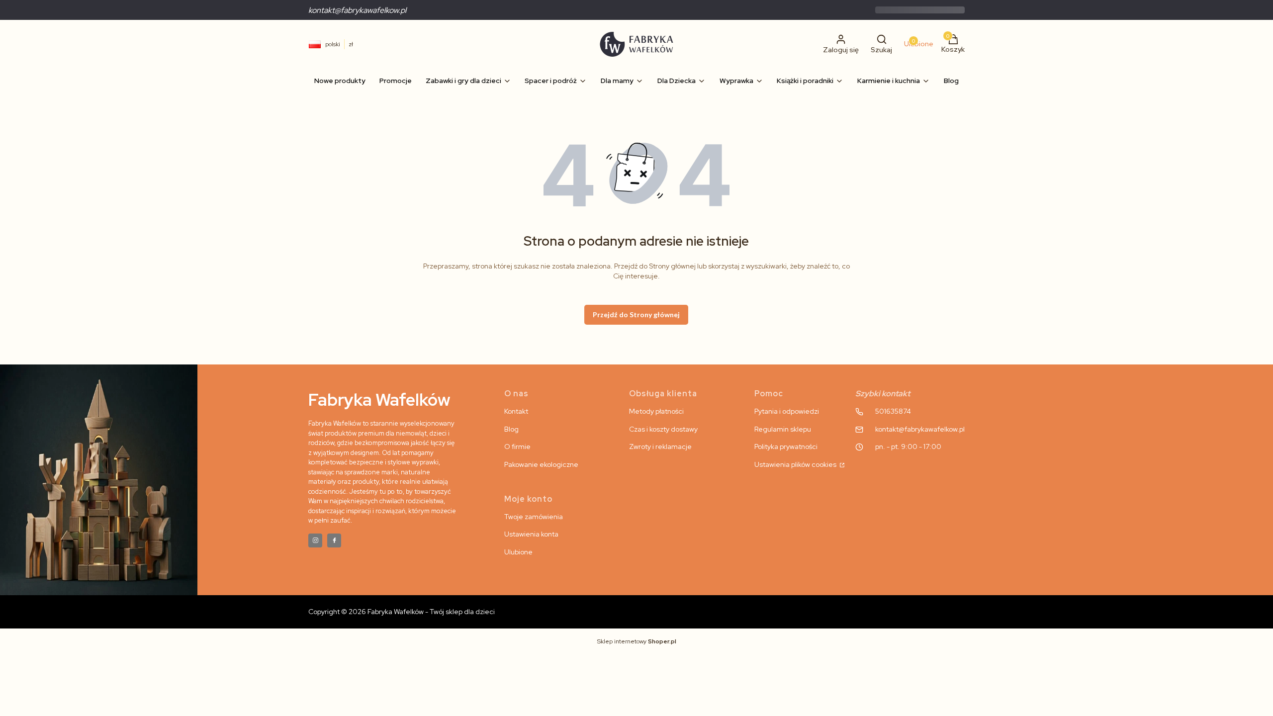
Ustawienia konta (531, 534)
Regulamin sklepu (782, 429)
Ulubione (518, 551)
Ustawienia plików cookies (796, 464)
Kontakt (516, 411)
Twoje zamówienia (533, 516)
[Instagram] (315, 540)
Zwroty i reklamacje (660, 446)
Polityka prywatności (786, 446)
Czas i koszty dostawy (663, 429)
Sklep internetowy (636, 641)
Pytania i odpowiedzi (786, 411)
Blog (511, 429)
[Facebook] (334, 540)
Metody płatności (656, 411)
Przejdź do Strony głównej (636, 314)
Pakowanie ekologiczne (541, 464)
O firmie (517, 446)
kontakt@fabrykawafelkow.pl (357, 10)
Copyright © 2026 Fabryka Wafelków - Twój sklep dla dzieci (401, 611)
